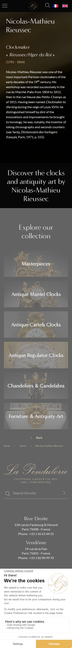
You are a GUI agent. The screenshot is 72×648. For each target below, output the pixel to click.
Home (7, 445)
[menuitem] (55, 6)
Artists (22, 445)
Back (39, 437)
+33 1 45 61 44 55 (41, 534)
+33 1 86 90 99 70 (41, 558)
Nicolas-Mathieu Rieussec (49, 445)
